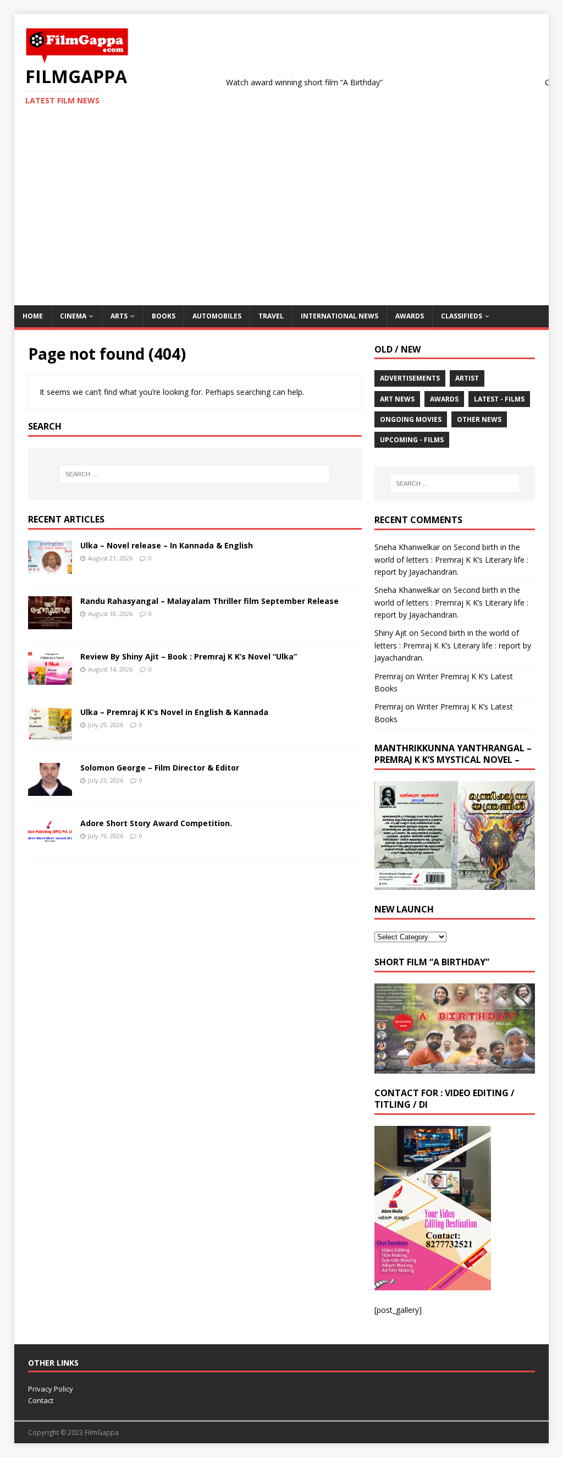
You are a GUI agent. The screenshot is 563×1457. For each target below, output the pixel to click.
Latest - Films (499, 399)
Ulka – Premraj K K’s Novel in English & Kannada (174, 712)
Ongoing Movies (410, 419)
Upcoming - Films (412, 439)
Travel (271, 316)
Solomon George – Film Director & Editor (159, 767)
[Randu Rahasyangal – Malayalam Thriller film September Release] (50, 623)
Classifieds (461, 316)
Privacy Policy (50, 1389)
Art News (397, 399)
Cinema (73, 316)
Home (33, 316)
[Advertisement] (281, 223)
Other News (479, 419)
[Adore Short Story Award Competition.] (50, 845)
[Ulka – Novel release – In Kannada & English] (50, 567)
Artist (467, 378)
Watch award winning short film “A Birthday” (281, 82)
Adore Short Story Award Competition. (156, 823)
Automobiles (216, 316)
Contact (40, 1400)
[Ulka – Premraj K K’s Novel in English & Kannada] (50, 734)
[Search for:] (195, 474)
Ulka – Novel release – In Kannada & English (166, 545)
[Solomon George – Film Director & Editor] (50, 789)
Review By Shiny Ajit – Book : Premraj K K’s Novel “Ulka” (188, 656)
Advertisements (410, 378)
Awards (409, 316)
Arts (119, 316)
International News (339, 316)
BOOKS (163, 316)
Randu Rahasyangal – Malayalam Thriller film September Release (209, 601)
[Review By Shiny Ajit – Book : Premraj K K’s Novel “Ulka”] (50, 678)
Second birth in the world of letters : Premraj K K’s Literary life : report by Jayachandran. (451, 559)
